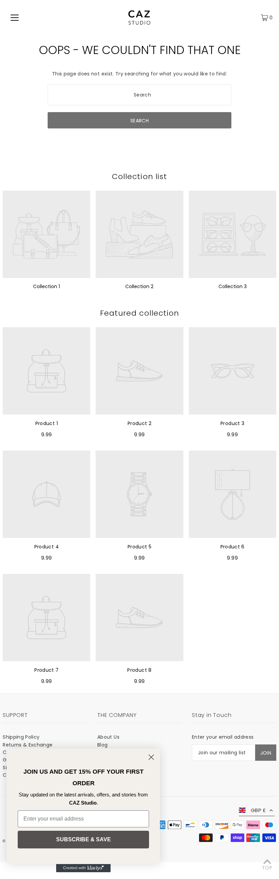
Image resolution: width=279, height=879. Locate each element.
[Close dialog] (151, 757)
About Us (108, 737)
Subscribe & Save (83, 839)
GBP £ (258, 810)
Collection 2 (139, 286)
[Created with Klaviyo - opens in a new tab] (83, 868)
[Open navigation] (14, 17)
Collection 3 (232, 286)
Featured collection (139, 313)
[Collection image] (46, 234)
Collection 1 (46, 286)
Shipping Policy (21, 737)
